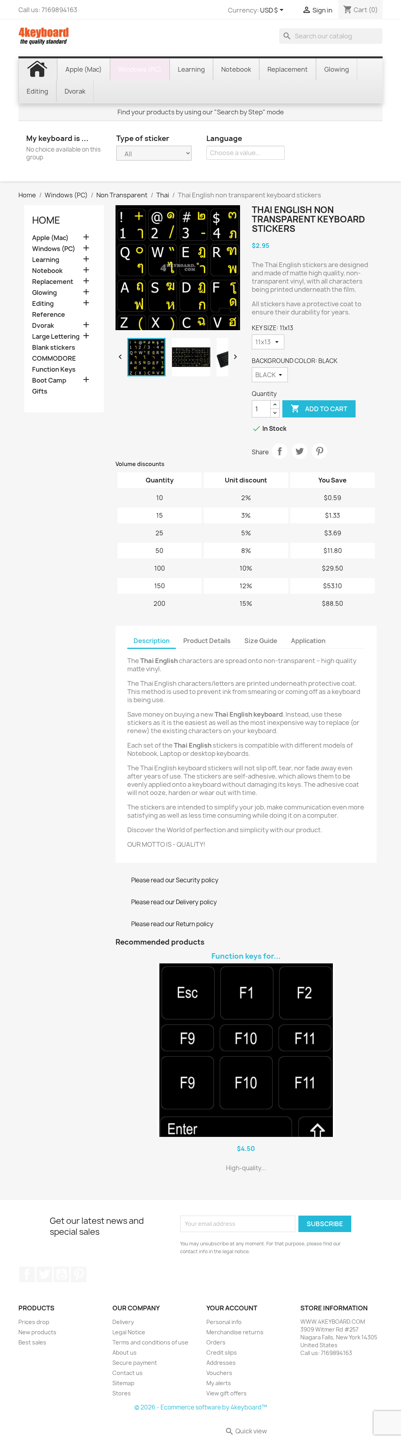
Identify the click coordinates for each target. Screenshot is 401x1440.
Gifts (39, 391)
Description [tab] (152, 640)
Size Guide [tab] (260, 640)
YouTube (61, 1274)
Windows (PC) (53, 249)
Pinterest (319, 451)
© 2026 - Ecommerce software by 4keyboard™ (200, 1407)
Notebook (47, 271)
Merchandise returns (235, 1332)
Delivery (123, 1322)
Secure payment (134, 1362)
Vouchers (219, 1373)
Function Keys (54, 369)
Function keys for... (246, 956)
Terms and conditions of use (150, 1342)
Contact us (127, 1373)
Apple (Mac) (50, 238)
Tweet (299, 451)
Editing (43, 304)
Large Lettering (55, 336)
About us (124, 1352)
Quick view (246, 1431)
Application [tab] (308, 640)
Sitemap (123, 1383)
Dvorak (43, 326)
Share (279, 451)
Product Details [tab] (207, 640)
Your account (231, 1308)
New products (37, 1332)
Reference (48, 315)
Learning (45, 260)
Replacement (52, 282)
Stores (121, 1393)
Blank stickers (53, 347)
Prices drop (33, 1322)
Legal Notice (128, 1332)
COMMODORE (54, 358)
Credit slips (221, 1352)
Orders (216, 1342)
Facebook (27, 1274)
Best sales (32, 1342)
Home (46, 220)
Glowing (44, 293)
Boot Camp (49, 380)
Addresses (221, 1362)
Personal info (224, 1322)
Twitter (44, 1274)
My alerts (218, 1383)
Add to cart (319, 408)
